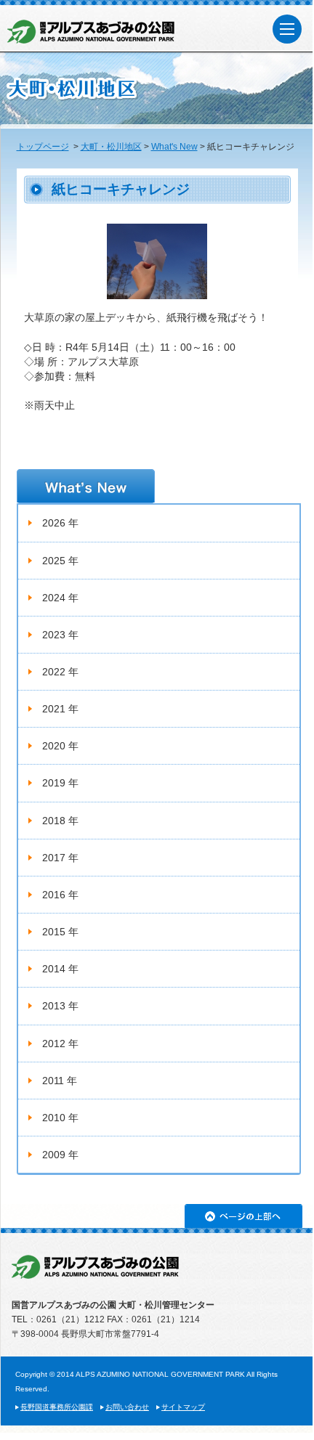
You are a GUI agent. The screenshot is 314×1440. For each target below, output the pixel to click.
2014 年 (60, 969)
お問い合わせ (127, 1407)
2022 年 (60, 672)
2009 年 (60, 1154)
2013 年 (60, 1006)
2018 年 (60, 820)
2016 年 (60, 894)
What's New (174, 146)
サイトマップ (183, 1407)
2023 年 (60, 634)
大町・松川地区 (111, 146)
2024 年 (60, 597)
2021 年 (60, 709)
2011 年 (59, 1080)
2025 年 (60, 560)
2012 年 (60, 1043)
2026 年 (60, 523)
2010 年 (60, 1117)
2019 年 (60, 783)
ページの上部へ (243, 1216)
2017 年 (60, 857)
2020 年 (60, 746)
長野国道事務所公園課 (56, 1407)
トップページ (43, 146)
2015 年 (60, 931)
